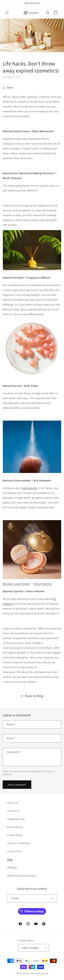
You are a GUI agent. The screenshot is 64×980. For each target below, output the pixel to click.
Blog (9, 859)
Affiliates (12, 867)
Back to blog (34, 696)
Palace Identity (43, 583)
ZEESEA (26, 973)
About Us (12, 802)
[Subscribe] (52, 898)
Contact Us (13, 810)
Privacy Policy (15, 835)
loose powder (30, 488)
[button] (7, 13)
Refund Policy (15, 827)
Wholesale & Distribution (21, 875)
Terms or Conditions (18, 843)
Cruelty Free (14, 851)
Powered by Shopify (39, 973)
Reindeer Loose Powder (16, 583)
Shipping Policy (16, 819)
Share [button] (10, 87)
